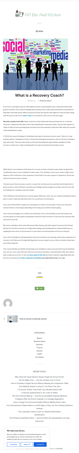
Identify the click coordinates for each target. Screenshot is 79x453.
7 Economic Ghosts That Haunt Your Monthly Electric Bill (39, 390)
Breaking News (45, 101)
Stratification (39, 415)
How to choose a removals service (33, 319)
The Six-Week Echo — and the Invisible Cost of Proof (39, 380)
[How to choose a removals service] (12, 319)
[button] (39, 31)
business (39, 277)
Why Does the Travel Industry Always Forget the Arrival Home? (39, 377)
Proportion (39, 421)
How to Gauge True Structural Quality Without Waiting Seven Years (39, 402)
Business (39, 344)
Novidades (39, 357)
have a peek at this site (37, 255)
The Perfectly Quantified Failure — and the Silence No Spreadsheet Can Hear (39, 418)
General (39, 351)
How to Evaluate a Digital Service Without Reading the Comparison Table (39, 383)
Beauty (39, 338)
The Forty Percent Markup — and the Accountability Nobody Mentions (39, 396)
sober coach (27, 115)
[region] (26, 438)
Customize (13, 444)
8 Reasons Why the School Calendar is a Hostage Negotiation (39, 399)
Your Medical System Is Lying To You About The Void (39, 386)
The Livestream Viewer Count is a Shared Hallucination (39, 412)
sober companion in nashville (31, 258)
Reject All (27, 444)
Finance (39, 348)
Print (41, 288)
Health (39, 354)
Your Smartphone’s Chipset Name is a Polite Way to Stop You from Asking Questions (39, 405)
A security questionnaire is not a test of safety (39, 393)
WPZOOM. (59, 448)
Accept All (40, 444)
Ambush (39, 408)
